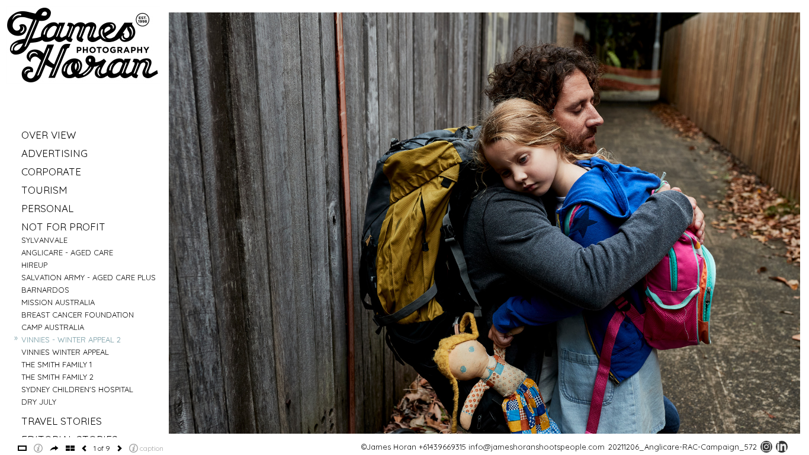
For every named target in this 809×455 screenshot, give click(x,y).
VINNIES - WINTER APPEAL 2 (71, 339)
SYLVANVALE (44, 240)
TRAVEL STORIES (61, 421)
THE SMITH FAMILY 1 (56, 364)
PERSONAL (47, 208)
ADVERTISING (54, 153)
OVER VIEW (48, 135)
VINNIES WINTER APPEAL (65, 352)
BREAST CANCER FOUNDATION (77, 314)
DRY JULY (38, 401)
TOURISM (44, 190)
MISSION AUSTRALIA (58, 302)
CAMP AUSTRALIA (52, 327)
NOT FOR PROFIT (63, 226)
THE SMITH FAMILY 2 (57, 377)
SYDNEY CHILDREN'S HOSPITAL (77, 389)
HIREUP (34, 265)
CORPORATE (51, 171)
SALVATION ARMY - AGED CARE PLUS (88, 277)
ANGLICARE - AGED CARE (67, 252)
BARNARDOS (45, 289)
